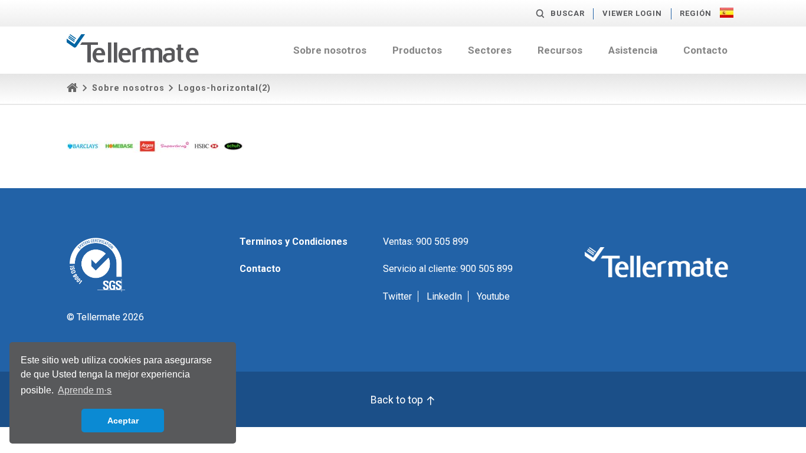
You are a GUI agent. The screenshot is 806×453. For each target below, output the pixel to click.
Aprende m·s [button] (85, 390)
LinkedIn (444, 296)
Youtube (493, 296)
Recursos (560, 50)
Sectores (490, 50)
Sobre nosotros (329, 50)
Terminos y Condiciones (294, 241)
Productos (417, 50)
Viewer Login (632, 13)
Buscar (568, 13)
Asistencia (632, 50)
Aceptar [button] (123, 420)
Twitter (397, 296)
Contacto (705, 50)
